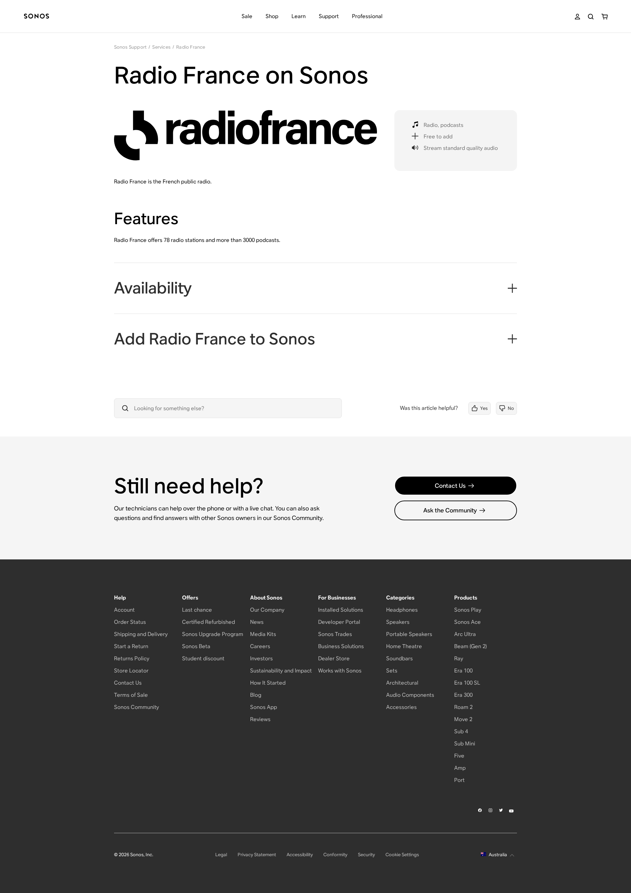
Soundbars (399, 658)
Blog (255, 695)
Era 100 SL (467, 682)
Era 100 (463, 670)
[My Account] (577, 16)
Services (161, 47)
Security (366, 855)
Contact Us (450, 485)
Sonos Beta (196, 646)
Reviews (260, 719)
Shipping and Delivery (141, 634)
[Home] (36, 16)
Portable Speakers (409, 634)
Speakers (397, 622)
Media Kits (263, 634)
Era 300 (463, 695)
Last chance (197, 609)
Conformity (335, 855)
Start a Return (131, 646)
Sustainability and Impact (281, 670)
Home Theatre (404, 646)
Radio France (190, 47)
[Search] (591, 16)
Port (459, 780)
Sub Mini (464, 743)
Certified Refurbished (208, 622)
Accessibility (300, 855)
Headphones (402, 609)
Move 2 (463, 719)
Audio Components (410, 695)
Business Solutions (341, 646)
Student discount (203, 658)
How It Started (268, 682)
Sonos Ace (467, 622)
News (257, 622)
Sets (391, 670)
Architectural (402, 682)
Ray (458, 658)
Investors (261, 658)
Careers (260, 646)
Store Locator (131, 670)
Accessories (401, 707)
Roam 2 (463, 707)
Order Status (130, 622)
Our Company (267, 609)
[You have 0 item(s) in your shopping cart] (604, 16)
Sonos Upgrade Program (212, 634)
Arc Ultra (465, 634)
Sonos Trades (335, 634)
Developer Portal (339, 622)
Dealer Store (334, 658)
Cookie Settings (402, 855)
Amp (460, 767)
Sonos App (263, 707)
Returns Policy (131, 658)
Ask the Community (450, 510)
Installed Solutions (340, 609)
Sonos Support (130, 47)
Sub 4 (461, 731)
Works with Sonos (340, 670)
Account (124, 609)
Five (459, 755)
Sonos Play (467, 609)
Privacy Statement (257, 855)
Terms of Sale (131, 695)
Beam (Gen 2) (470, 646)
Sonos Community (136, 707)
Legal (221, 855)
